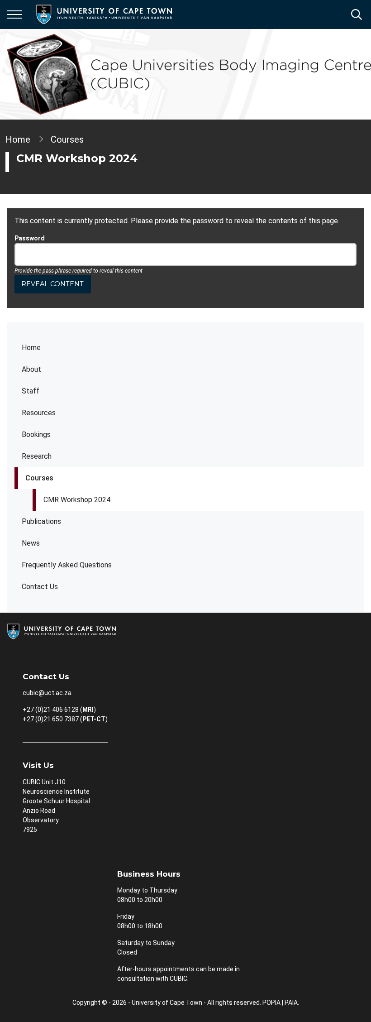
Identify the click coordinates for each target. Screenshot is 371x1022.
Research (37, 456)
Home (31, 347)
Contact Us (40, 586)
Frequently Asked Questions (67, 565)
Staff (30, 391)
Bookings (36, 434)
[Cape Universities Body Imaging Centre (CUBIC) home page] (189, 74)
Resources (39, 412)
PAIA (291, 1002)
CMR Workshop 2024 (76, 499)
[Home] (61, 630)
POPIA (271, 1002)
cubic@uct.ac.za (47, 692)
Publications (41, 521)
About (31, 369)
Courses (39, 478)
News (31, 543)
